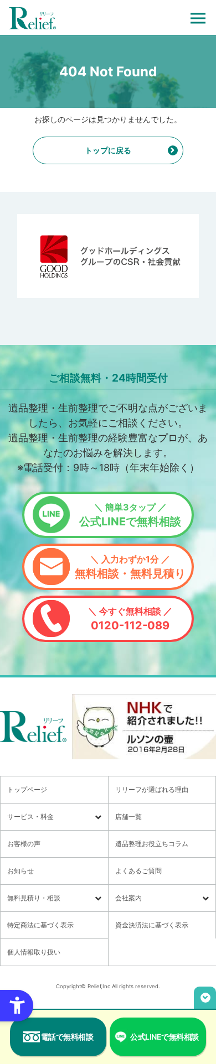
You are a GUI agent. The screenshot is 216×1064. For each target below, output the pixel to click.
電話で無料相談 (67, 1036)
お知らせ (20, 871)
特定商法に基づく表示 (40, 925)
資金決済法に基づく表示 (151, 925)
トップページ (27, 789)
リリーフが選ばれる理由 (151, 789)
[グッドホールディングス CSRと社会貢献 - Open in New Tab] (108, 256)
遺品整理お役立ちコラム (151, 843)
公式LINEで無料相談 (130, 515)
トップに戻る (108, 150)
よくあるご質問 (138, 871)
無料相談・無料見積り (130, 567)
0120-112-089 (130, 619)
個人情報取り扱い (33, 952)
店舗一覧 (128, 816)
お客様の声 (23, 843)
